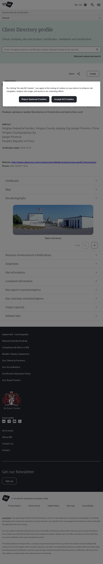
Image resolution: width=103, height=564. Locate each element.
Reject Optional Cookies (34, 99)
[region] (51, 94)
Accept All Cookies (64, 99)
